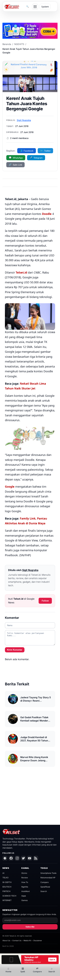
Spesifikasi (45, 887)
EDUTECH (6, 887)
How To (24, 882)
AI (3, 873)
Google (9, 486)
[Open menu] (35, 7)
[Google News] (4, 858)
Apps (23, 896)
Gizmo (24, 873)
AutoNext (25, 891)
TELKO (5, 877)
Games (24, 900)
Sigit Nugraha (24, 120)
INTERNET (7, 900)
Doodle (47, 214)
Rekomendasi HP (47, 877)
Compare (44, 882)
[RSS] (35, 858)
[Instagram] (17, 858)
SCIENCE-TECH (9, 896)
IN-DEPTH (7, 882)
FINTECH (6, 891)
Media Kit (27, 940)
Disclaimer (37, 940)
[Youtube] (29, 858)
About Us (6, 940)
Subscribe (30, 927)
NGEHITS (19, 44)
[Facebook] (11, 858)
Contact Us (16, 940)
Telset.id (21, 272)
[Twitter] (23, 858)
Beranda (6, 44)
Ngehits (24, 887)
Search (43, 891)
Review (24, 877)
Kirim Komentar (14, 650)
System (45, 6)
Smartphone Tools (48, 873)
